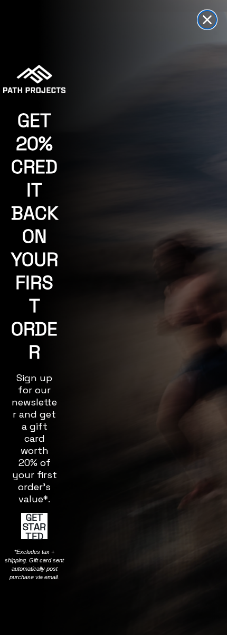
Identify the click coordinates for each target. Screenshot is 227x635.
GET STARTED (34, 526)
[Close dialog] (207, 20)
